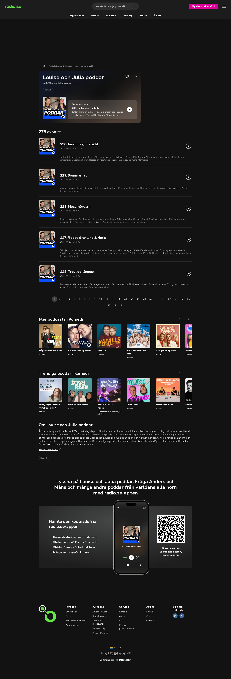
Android (150, 621)
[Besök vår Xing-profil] (182, 615)
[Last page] (121, 305)
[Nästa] (188, 318)
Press (68, 616)
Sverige (117, 648)
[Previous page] (48, 299)
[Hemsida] (44, 66)
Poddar (95, 16)
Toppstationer (77, 16)
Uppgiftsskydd (99, 616)
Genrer (143, 16)
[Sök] (135, 6)
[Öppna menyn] (224, 6)
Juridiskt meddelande (98, 622)
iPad (148, 616)
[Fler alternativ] (135, 77)
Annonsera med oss (75, 621)
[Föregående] (179, 318)
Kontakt (123, 612)
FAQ (121, 621)
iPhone (149, 612)
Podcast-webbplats (48, 450)
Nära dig (128, 16)
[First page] (42, 299)
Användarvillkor (99, 612)
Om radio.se (71, 612)
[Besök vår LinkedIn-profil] (175, 615)
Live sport (111, 16)
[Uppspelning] (129, 109)
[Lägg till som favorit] (127, 76)
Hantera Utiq (98, 628)
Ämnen (157, 16)
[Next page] (115, 305)
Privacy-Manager (100, 633)
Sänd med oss (72, 625)
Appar (122, 616)
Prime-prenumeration (126, 627)
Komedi (48, 90)
